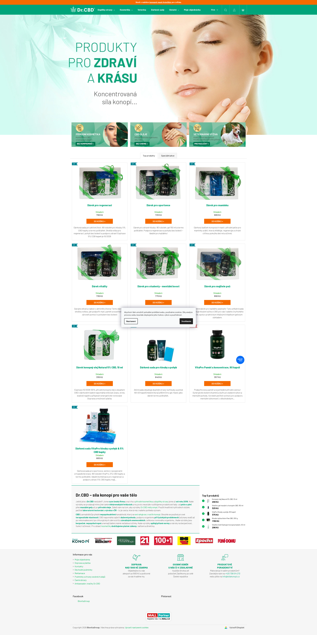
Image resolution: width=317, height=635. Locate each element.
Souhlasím (186, 321)
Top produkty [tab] (149, 155)
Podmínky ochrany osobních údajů (90, 576)
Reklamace (80, 573)
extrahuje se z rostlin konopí (147, 514)
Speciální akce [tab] (167, 155)
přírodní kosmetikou (144, 501)
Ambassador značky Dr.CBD (87, 583)
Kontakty (79, 566)
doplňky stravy (161, 501)
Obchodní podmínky (83, 569)
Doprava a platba (82, 563)
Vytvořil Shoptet (236, 627)
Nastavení (131, 321)
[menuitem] (106, 10)
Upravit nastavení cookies (136, 627)
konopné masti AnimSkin (160, 2)
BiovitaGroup (84, 601)
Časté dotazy (81, 580)
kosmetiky (106, 526)
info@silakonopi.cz (231, 576)
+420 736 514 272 (232, 573)
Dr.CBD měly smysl (149, 507)
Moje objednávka (82, 559)
